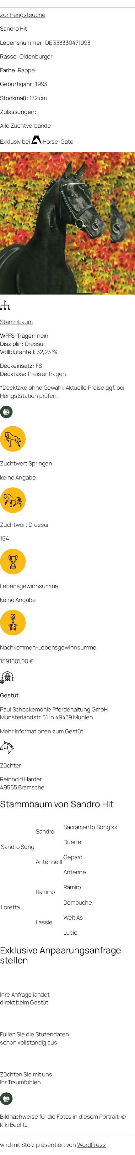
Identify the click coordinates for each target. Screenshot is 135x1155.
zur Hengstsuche (23, 15)
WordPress (91, 1145)
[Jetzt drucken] (6, 1103)
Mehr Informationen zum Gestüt (41, 731)
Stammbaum (16, 322)
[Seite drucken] (6, 416)
